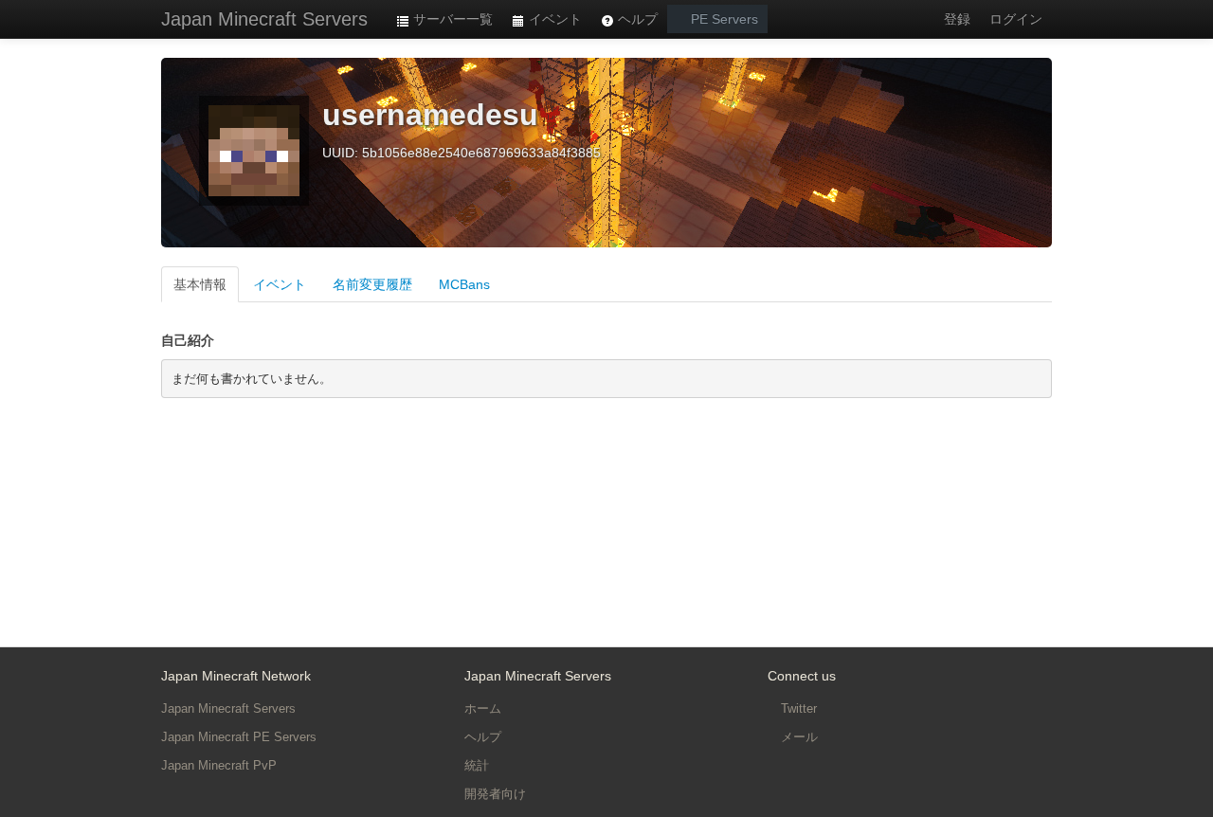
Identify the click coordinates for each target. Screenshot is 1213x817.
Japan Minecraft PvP (219, 765)
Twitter (797, 708)
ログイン (1015, 19)
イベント (553, 19)
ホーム (482, 708)
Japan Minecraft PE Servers (239, 737)
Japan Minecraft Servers (264, 19)
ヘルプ (636, 19)
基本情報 (199, 284)
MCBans (464, 284)
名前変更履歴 (372, 284)
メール (797, 737)
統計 (476, 765)
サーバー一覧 (451, 19)
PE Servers (722, 19)
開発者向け (495, 794)
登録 (957, 19)
